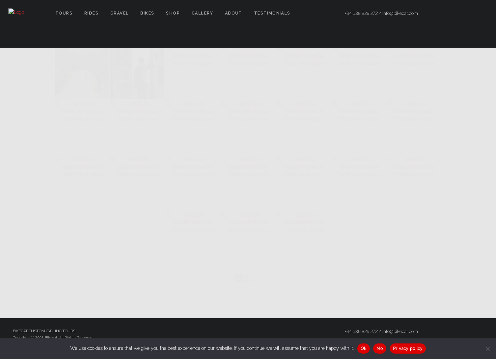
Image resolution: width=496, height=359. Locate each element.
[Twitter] (457, 13)
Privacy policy (408, 348)
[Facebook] (445, 13)
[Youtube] (481, 13)
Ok (364, 348)
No (380, 348)
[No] (487, 348)
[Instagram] (469, 13)
